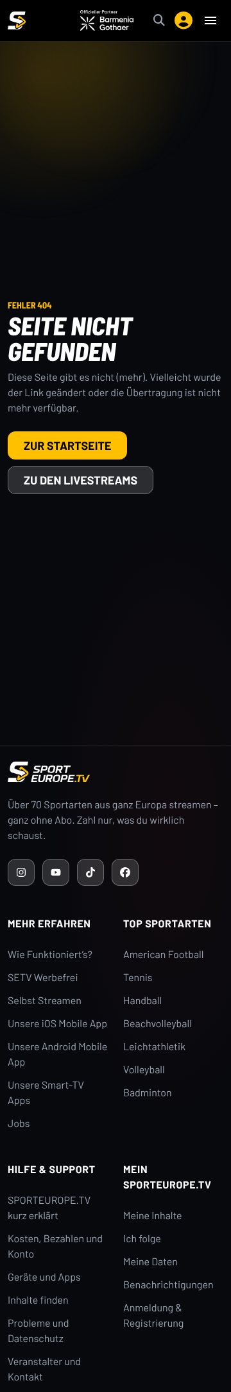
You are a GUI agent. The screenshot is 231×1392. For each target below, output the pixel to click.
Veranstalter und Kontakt (44, 1369)
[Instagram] (21, 872)
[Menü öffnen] (210, 20)
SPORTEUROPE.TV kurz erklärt (49, 1208)
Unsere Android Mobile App (57, 1054)
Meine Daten (150, 1262)
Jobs (19, 1123)
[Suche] (159, 20)
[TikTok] (90, 872)
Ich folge (142, 1239)
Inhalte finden (38, 1300)
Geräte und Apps (44, 1277)
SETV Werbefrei (43, 978)
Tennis (138, 978)
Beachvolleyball (157, 1024)
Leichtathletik (154, 1047)
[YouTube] (55, 872)
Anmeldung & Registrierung (153, 1315)
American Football (163, 954)
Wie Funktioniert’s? (50, 954)
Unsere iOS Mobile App (57, 1024)
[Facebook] (125, 872)
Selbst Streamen (44, 1001)
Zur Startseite (67, 445)
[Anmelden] (184, 20)
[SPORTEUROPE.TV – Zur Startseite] (17, 20)
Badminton (147, 1093)
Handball (142, 1001)
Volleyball (144, 1070)
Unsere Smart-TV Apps (46, 1093)
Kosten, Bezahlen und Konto (55, 1246)
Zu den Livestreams (80, 480)
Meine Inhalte (152, 1216)
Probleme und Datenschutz (38, 1331)
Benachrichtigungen (168, 1285)
